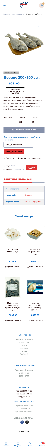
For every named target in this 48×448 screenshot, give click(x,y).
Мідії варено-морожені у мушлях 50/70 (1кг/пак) (13, 306)
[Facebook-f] (22, 422)
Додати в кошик (12, 267)
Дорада (28, 195)
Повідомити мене (14, 152)
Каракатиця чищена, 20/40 (13, 251)
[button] (39, 25)
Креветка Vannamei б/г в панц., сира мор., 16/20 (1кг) (35, 306)
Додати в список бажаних (29, 158)
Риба (27, 189)
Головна (6, 14)
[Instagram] (27, 422)
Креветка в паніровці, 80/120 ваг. (35, 252)
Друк (32, 168)
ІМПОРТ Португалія (33, 202)
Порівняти (10, 158)
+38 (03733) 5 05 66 (24, 394)
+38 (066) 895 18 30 (24, 391)
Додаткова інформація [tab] (17, 179)
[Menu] (6, 5)
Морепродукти (18, 14)
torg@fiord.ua (24, 397)
